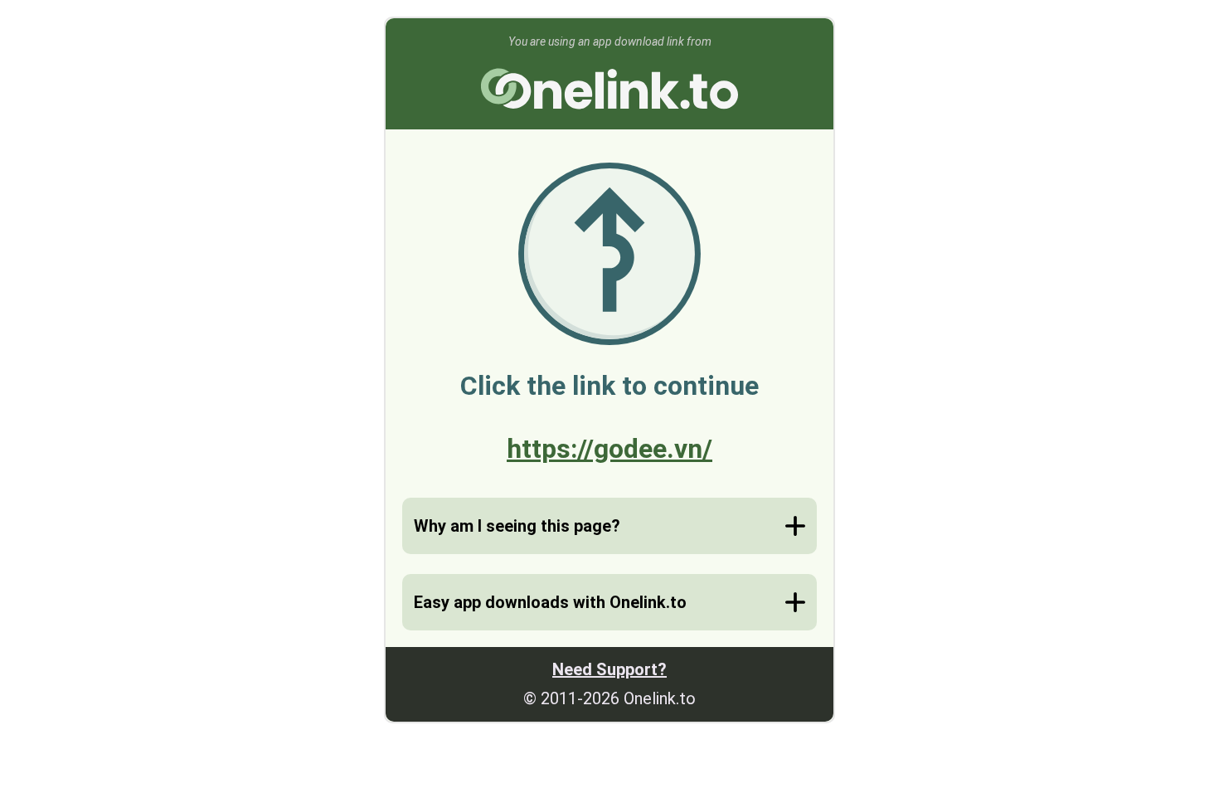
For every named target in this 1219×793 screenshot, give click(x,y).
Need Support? (609, 669)
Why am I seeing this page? (517, 526)
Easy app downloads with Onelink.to (550, 602)
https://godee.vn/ (609, 449)
